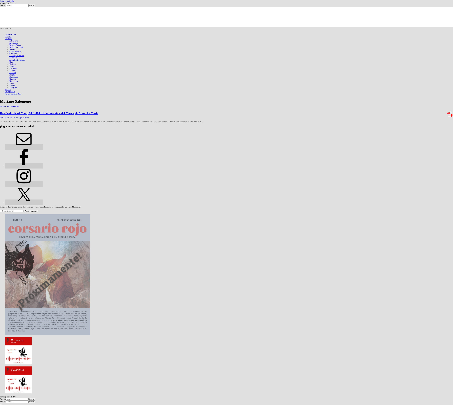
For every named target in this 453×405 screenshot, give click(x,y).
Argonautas (13, 43)
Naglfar (12, 75)
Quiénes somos (10, 34)
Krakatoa (12, 64)
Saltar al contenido (7, 1)
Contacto (8, 37)
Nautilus (12, 79)
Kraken (12, 66)
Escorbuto (13, 58)
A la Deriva (13, 41)
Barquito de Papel (16, 47)
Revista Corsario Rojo (13, 94)
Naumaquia (13, 77)
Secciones (8, 39)
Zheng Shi (13, 87)
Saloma (12, 85)
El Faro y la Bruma (16, 56)
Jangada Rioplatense (17, 60)
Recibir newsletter (31, 211)
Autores (8, 90)
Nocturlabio (13, 81)
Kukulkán (13, 68)
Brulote (12, 49)
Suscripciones (10, 92)
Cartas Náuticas (15, 51)
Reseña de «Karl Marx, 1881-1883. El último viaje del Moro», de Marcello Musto (49, 113)
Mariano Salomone (7, 106)
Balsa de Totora (15, 45)
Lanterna (12, 71)
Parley (11, 83)
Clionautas (13, 54)
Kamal (11, 62)
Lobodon (12, 73)
